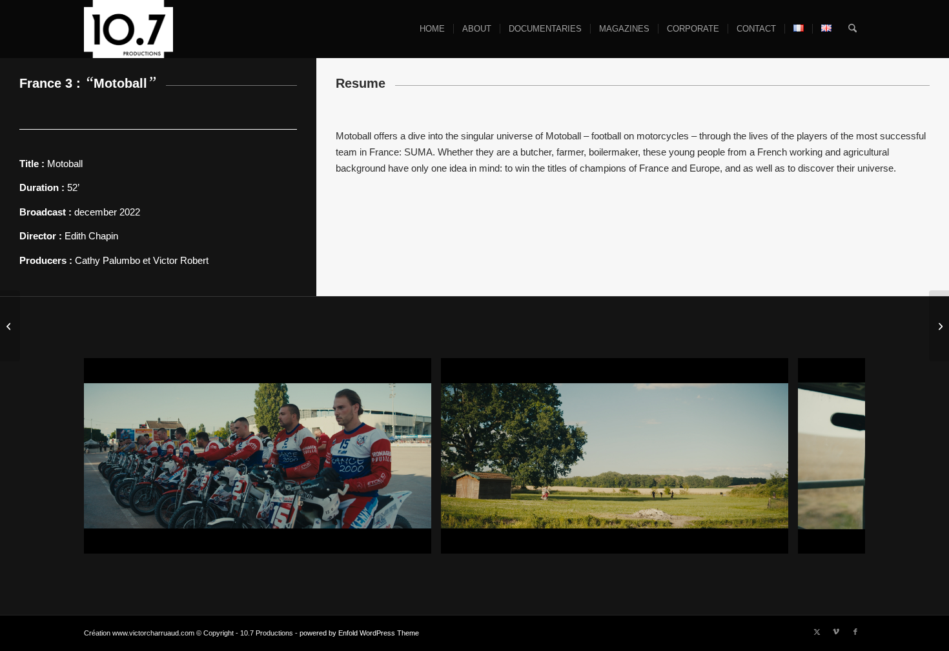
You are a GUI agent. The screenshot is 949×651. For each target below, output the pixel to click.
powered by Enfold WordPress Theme (359, 633)
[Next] (836, 456)
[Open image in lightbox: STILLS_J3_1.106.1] (774, 539)
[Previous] (113, 456)
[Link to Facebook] (855, 631)
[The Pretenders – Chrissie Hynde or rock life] (939, 325)
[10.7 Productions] (128, 29)
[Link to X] (816, 631)
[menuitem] (432, 29)
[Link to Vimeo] (836, 631)
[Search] (852, 29)
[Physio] (10, 325)
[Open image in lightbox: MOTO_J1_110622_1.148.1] (417, 539)
